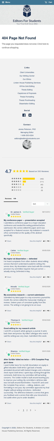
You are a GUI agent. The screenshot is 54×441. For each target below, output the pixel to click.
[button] (44, 241)
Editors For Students (25, 427)
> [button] (35, 410)
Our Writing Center (27, 75)
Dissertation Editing (27, 103)
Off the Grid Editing (27, 86)
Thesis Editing (27, 89)
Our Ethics (27, 79)
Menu (7, 2)
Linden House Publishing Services (27, 82)
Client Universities (27, 72)
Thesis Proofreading (27, 100)
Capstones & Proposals (27, 93)
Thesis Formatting (27, 96)
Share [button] (9, 241)
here (44, 43)
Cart (50, 2)
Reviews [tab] (8, 198)
